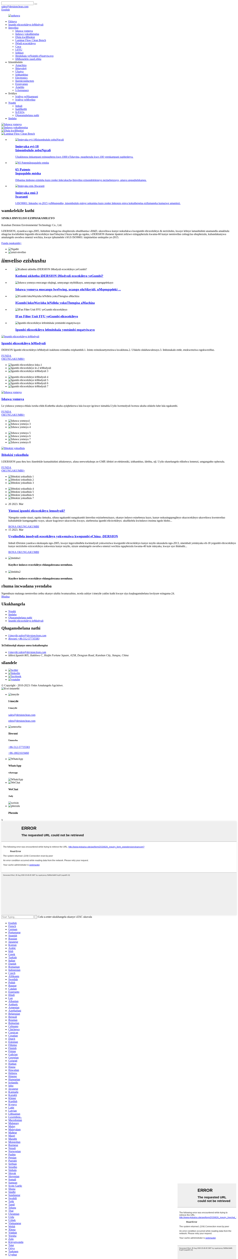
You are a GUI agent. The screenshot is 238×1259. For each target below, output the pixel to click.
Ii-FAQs (19, 112)
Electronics (21, 77)
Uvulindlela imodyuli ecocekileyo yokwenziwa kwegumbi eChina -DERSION (63, 536)
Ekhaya (12, 21)
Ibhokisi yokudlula (15, 455)
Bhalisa (5, 596)
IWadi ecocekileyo (25, 43)
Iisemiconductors (24, 80)
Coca (18, 46)
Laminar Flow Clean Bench (30, 40)
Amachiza (20, 65)
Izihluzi (19, 52)
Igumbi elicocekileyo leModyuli (25, 24)
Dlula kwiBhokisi (25, 37)
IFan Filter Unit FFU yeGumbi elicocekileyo (46, 316)
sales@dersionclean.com (21, 714)
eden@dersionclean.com (21, 720)
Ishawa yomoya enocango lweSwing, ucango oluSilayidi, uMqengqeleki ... (68, 289)
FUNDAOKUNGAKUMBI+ (13, 357)
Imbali (18, 105)
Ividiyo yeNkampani (26, 96)
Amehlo (19, 87)
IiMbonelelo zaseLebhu (28, 59)
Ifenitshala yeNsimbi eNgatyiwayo (34, 55)
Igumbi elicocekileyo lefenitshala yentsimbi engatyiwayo (55, 330)
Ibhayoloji (20, 68)
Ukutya (19, 71)
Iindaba (12, 118)
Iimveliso (13, 27)
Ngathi (12, 102)
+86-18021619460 (18, 752)
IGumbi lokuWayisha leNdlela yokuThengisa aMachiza (55, 303)
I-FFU (18, 49)
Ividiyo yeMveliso (25, 99)
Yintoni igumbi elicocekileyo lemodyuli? (36, 511)
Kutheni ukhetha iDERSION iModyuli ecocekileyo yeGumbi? (59, 276)
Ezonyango (21, 84)
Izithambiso (21, 74)
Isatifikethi (21, 109)
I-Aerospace (22, 90)
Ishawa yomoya (24, 30)
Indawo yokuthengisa (27, 33)
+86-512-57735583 (19, 747)
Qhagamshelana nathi (27, 115)
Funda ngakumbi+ (11, 243)
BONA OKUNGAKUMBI (23, 526)
